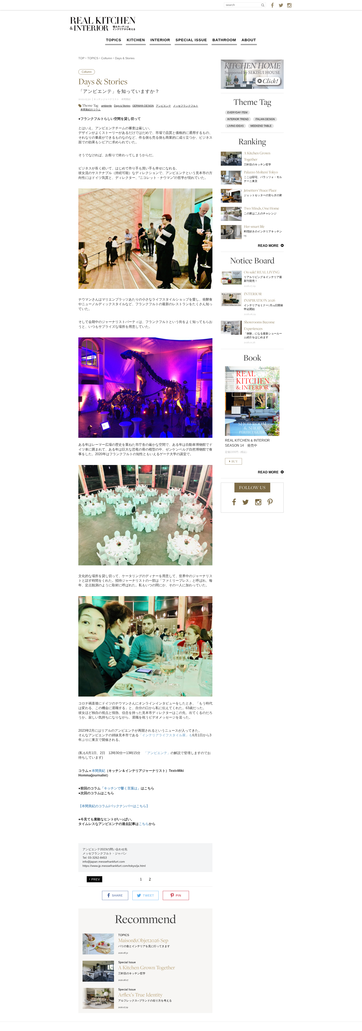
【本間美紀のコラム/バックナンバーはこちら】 (114, 806)
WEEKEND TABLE (261, 125)
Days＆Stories (122, 106)
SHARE (117, 895)
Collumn (106, 58)
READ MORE (268, 245)
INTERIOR (160, 40)
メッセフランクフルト (185, 106)
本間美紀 (98, 770)
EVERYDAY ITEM (237, 112)
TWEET (148, 895)
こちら (144, 824)
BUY (234, 461)
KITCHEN (136, 40)
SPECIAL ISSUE (191, 40)
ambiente (106, 106)
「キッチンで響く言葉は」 (121, 788)
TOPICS (113, 40)
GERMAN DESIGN (143, 106)
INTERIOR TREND (238, 119)
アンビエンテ (163, 106)
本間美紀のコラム (90, 109)
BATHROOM (224, 40)
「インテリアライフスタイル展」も (165, 735)
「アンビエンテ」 (157, 753)
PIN (178, 895)
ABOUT (249, 40)
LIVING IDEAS (235, 125)
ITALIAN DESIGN (265, 119)
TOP (81, 58)
